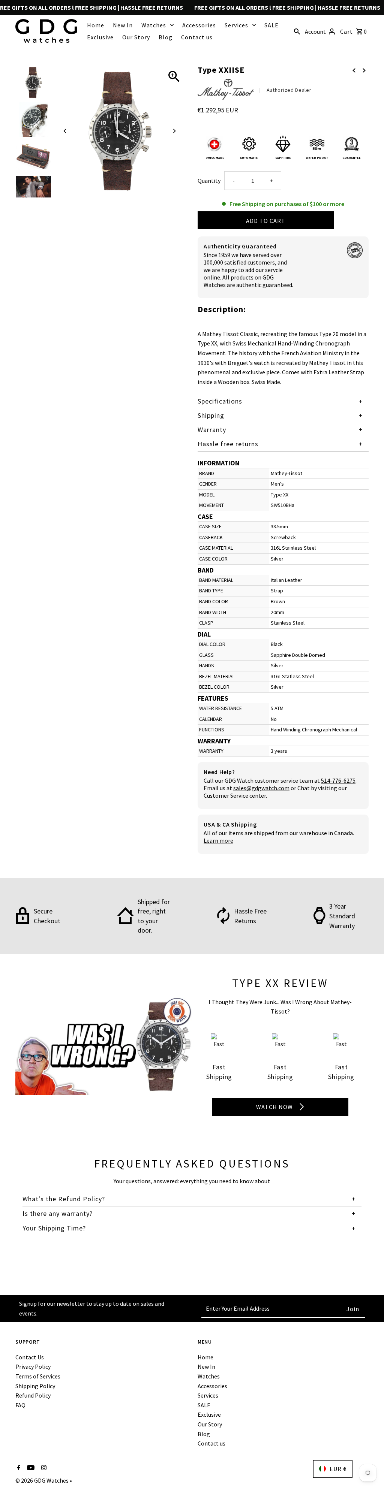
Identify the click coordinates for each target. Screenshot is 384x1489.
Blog (165, 37)
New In (123, 25)
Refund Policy (33, 1395)
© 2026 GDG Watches (42, 1480)
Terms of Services (37, 1376)
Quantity (209, 180)
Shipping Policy (35, 1386)
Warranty (212, 429)
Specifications (220, 401)
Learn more (218, 840)
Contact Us (29, 1357)
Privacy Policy (33, 1366)
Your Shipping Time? (54, 1228)
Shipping (211, 415)
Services (236, 25)
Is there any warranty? (57, 1213)
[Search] (297, 30)
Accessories (199, 25)
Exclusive (100, 37)
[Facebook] (17, 1468)
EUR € (338, 1469)
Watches (153, 25)
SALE (271, 25)
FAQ (20, 1405)
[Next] (174, 131)
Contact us (197, 37)
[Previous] (65, 131)
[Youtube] (29, 1468)
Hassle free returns (228, 444)
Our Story (136, 37)
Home (95, 25)
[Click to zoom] (174, 76)
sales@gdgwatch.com (261, 788)
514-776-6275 (338, 780)
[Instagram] (42, 1468)
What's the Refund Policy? (63, 1198)
